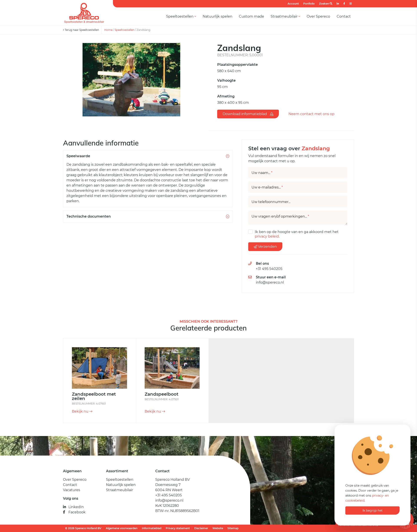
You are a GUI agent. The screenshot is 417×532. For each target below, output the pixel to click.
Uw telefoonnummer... (271, 202)
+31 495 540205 (269, 269)
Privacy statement (178, 528)
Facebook (77, 512)
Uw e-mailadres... (267, 187)
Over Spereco (318, 16)
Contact (344, 16)
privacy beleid (267, 236)
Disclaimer (201, 528)
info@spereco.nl (270, 282)
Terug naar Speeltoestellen (81, 29)
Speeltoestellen (180, 16)
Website (217, 528)
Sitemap (232, 528)
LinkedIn (76, 507)
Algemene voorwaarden (121, 528)
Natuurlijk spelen (217, 16)
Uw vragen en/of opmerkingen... (280, 216)
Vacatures (71, 490)
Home (108, 29)
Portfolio (309, 3)
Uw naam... (262, 173)
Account (293, 3)
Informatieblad (151, 528)
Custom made (251, 16)
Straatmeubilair (284, 16)
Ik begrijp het (372, 510)
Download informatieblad (245, 114)
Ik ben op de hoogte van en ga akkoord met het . (297, 234)
